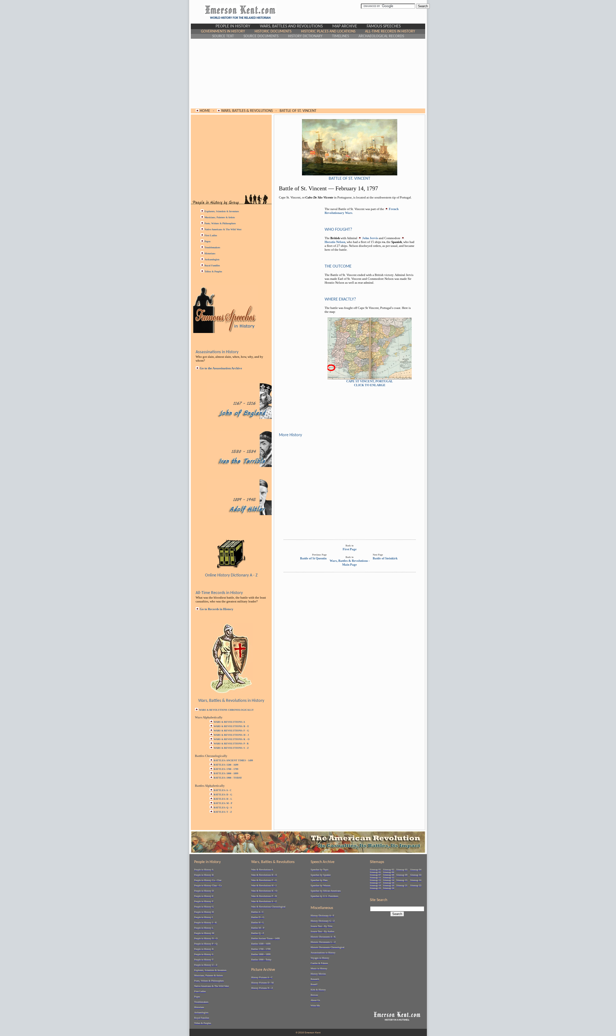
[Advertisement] (308, 73)
